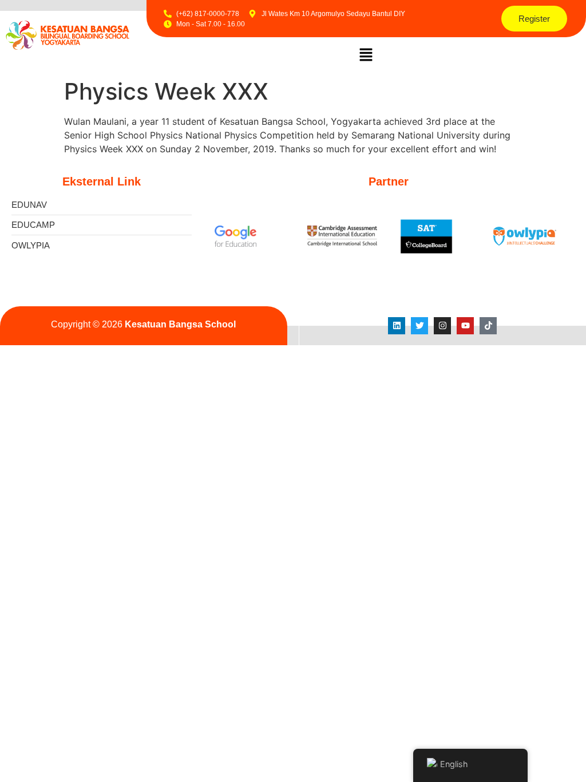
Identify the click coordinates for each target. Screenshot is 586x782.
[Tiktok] (488, 325)
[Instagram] (442, 325)
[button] (366, 55)
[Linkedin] (396, 325)
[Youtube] (465, 325)
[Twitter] (419, 325)
